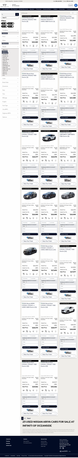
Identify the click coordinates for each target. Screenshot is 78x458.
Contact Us (8, 439)
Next (29, 418)
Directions (8, 443)
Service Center (44, 441)
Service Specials (44, 444)
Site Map (18, 455)
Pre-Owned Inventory (27, 442)
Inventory (25, 439)
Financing (8, 441)
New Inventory (26, 441)
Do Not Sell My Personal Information (35, 455)
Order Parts (43, 446)
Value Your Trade (28, 69)
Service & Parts (44, 439)
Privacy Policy (24, 455)
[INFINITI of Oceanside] (10, 5)
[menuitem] (10, 33)
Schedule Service (44, 442)
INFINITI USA (8, 445)
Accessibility (13, 455)
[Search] (17, 14)
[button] (75, 5)
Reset (4, 17)
